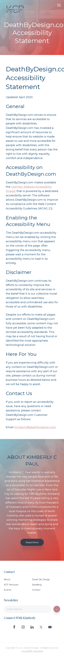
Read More (32, 542)
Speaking (37, 584)
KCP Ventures (11, 584)
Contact (36, 590)
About (7, 579)
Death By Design (41, 579)
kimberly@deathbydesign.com (35, 427)
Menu (59, 5)
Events (7, 590)
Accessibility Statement (32, 651)
